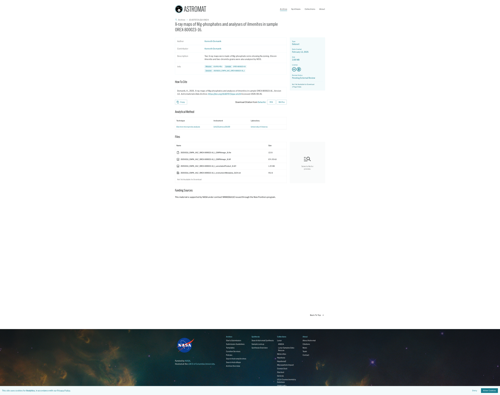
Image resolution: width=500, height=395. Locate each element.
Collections (310, 9)
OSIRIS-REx (282, 386)
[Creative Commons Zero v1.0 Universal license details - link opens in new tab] (307, 69)
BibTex (282, 102)
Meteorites (281, 354)
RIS (271, 102)
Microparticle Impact (285, 365)
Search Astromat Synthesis (263, 340)
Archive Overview (233, 366)
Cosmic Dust (282, 368)
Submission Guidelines (235, 344)
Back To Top (315, 315)
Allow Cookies (489, 390)
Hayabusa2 (281, 361)
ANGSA (281, 344)
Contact (306, 355)
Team (305, 351)
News (305, 348)
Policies (229, 355)
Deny (474, 390)
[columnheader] (193, 120)
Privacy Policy (63, 390)
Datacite (261, 102)
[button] (235, 66)
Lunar (279, 340)
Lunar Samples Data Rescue (286, 349)
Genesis (280, 376)
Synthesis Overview (260, 348)
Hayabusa (281, 358)
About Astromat (309, 340)
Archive (283, 9)
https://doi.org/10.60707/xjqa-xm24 (224, 94)
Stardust (280, 372)
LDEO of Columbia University (201, 364)
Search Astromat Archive (236, 359)
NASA (187, 360)
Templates (230, 348)
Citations (306, 344)
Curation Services (233, 351)
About (322, 9)
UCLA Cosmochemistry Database (286, 380)
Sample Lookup (258, 344)
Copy (182, 102)
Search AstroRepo (233, 362)
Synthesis (296, 9)
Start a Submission (233, 340)
